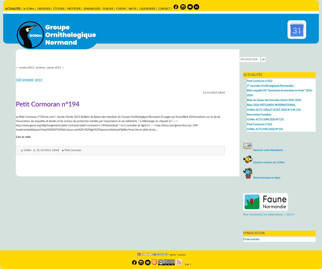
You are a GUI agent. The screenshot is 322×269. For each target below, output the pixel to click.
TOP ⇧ (187, 265)
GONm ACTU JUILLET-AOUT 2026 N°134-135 (274, 109)
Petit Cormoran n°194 (47, 104)
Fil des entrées (251, 239)
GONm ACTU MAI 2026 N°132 (265, 129)
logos (182, 255)
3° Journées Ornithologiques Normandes (270, 85)
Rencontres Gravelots (259, 114)
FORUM (121, 8)
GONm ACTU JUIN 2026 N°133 (265, 119)
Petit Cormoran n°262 (259, 81)
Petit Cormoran (73, 150)
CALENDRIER (147, 8)
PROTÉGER (73, 8)
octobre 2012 (26, 68)
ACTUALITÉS (12, 8)
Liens (173, 255)
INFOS (132, 8)
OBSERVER (43, 8)
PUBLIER (108, 8)
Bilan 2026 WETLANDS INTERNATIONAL (271, 105)
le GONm (28, 8)
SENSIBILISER (91, 8)
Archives (40, 68)
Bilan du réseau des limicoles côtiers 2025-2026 (274, 100)
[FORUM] (144, 255)
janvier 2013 (54, 68)
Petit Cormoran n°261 (259, 124)
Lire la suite (23, 136)
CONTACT (164, 8)
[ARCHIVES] (160, 255)
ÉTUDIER (58, 8)
